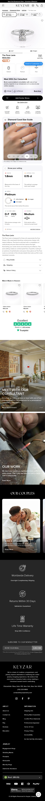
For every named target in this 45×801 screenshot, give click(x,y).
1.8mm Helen (12, 294)
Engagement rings (15, 10)
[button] (22, 33)
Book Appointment (9, 407)
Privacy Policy (38, 652)
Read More (6, 480)
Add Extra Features (35, 229)
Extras (5, 61)
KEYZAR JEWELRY (20, 4)
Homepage (5, 10)
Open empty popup (9, 15)
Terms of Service (22, 654)
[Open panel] (3, 5)
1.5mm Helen (32, 294)
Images (35, 51)
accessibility (28, 735)
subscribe (37, 648)
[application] (38, 794)
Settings (24, 10)
